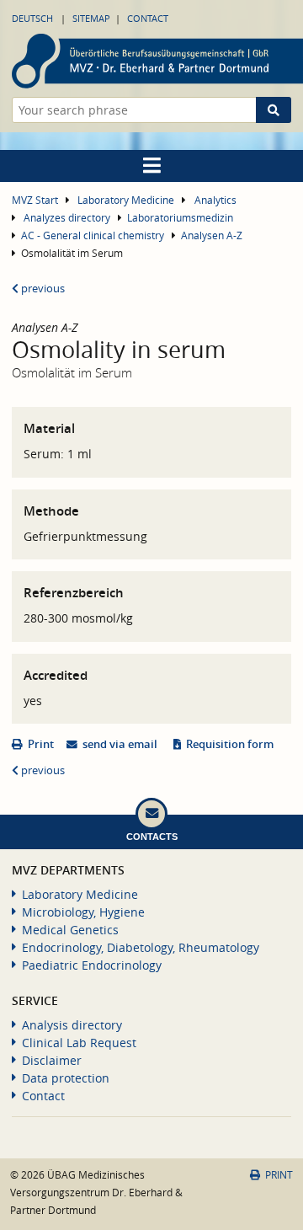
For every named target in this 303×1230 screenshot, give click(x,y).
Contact (147, 18)
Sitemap (91, 18)
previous (42, 288)
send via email (119, 744)
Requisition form (230, 744)
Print (41, 744)
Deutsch (32, 18)
